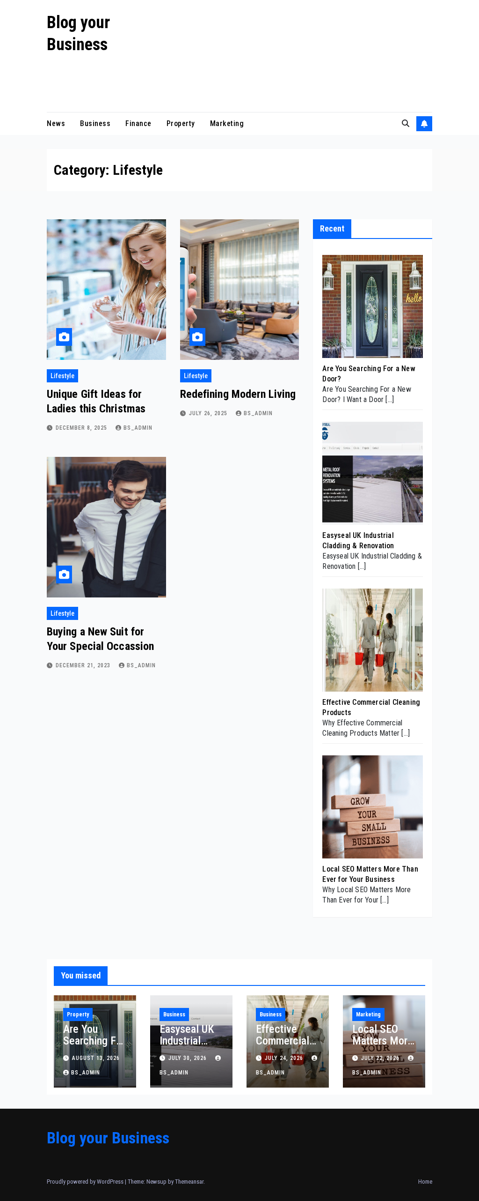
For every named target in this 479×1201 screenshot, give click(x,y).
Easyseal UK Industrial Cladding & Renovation (187, 1046)
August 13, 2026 (96, 1058)
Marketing (227, 123)
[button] (405, 123)
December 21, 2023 (84, 665)
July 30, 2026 (188, 1058)
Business (95, 123)
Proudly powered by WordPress (86, 1181)
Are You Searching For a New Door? (94, 1040)
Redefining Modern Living (238, 394)
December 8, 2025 (82, 428)
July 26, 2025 (209, 413)
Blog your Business (108, 1137)
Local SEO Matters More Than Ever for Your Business (383, 1046)
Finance (138, 123)
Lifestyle (62, 376)
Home (425, 1181)
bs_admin (137, 428)
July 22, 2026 (381, 1058)
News (56, 123)
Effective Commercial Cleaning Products (282, 1046)
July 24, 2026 (285, 1058)
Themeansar (189, 1181)
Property (181, 123)
